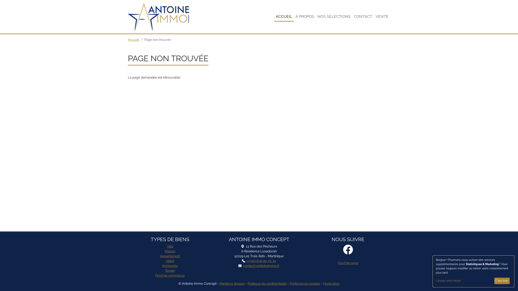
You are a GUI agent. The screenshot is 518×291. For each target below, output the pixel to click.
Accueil (284, 16)
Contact (363, 16)
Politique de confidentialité (267, 284)
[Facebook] (348, 250)
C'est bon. (501, 280)
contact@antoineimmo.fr (261, 266)
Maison (170, 251)
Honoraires (331, 284)
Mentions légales (232, 284)
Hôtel (170, 261)
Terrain (170, 271)
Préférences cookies (305, 284)
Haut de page (348, 263)
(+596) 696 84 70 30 (261, 261)
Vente (382, 16)
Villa (170, 246)
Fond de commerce (170, 275)
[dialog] (473, 271)
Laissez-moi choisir (448, 280)
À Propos (304, 16)
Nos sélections (334, 16)
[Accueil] (158, 17)
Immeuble (170, 266)
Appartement (170, 256)
